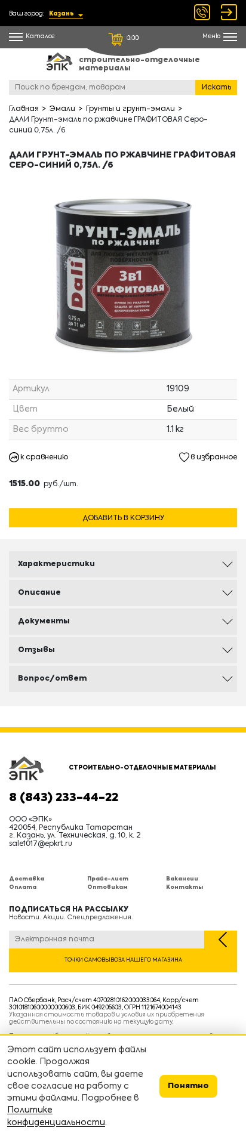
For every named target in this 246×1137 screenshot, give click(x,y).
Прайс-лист (107, 879)
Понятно (188, 1086)
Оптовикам (107, 887)
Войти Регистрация (229, 12)
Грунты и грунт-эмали (130, 109)
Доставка (26, 879)
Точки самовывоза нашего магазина (123, 960)
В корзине (123, 503)
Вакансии (182, 879)
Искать (216, 87)
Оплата (22, 887)
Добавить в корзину (123, 518)
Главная (24, 109)
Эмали (62, 109)
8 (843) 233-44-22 (63, 798)
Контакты (184, 887)
